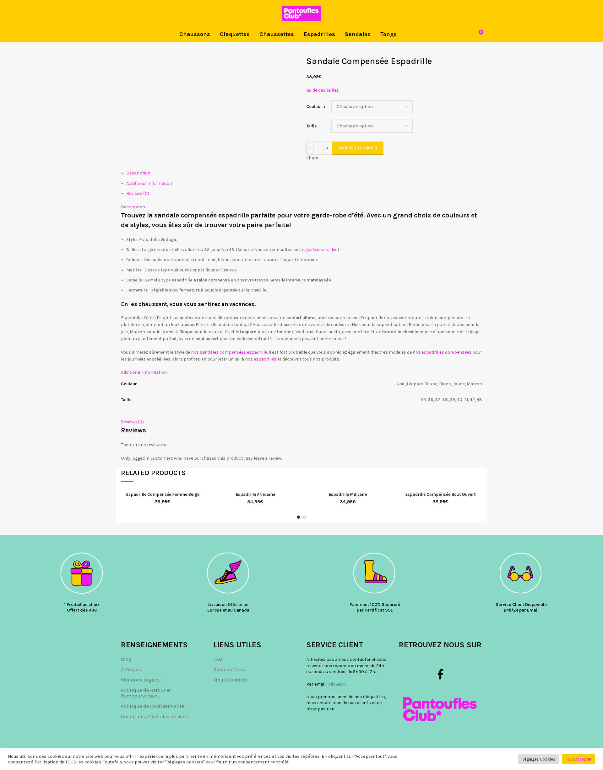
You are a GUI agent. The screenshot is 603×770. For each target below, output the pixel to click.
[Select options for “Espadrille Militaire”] (385, 498)
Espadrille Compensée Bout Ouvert (440, 494)
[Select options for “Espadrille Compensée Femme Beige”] (199, 498)
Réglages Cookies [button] (538, 759)
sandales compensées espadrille (233, 352)
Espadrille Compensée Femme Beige (162, 494)
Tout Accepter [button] (578, 759)
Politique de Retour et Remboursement (146, 693)
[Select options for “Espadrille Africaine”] (292, 498)
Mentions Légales (141, 680)
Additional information (149, 183)
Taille (312, 126)
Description (138, 173)
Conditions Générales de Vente (155, 716)
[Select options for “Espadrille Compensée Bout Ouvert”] (477, 498)
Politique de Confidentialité (152, 706)
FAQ (218, 659)
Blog (126, 659)
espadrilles (265, 359)
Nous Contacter (231, 680)
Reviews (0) (137, 193)
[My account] (479, 13)
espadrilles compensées (446, 352)
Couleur (314, 106)
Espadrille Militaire (348, 494)
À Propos (131, 669)
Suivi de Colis (229, 669)
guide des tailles (321, 249)
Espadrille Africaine (255, 494)
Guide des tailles (322, 90)
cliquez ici (338, 684)
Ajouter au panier (358, 148)
